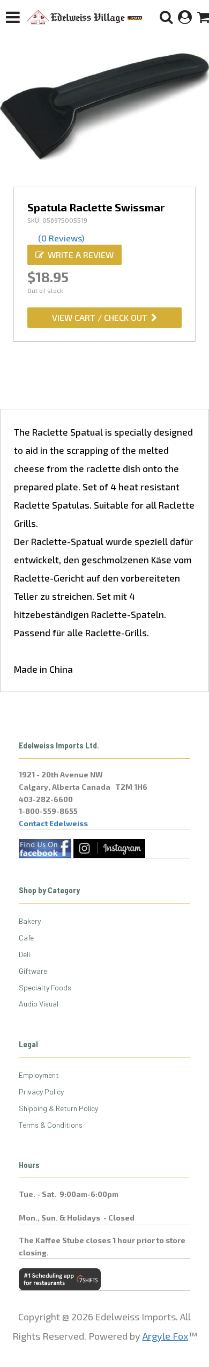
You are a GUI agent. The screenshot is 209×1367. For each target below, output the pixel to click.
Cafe (26, 937)
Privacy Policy (41, 1091)
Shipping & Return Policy (58, 1108)
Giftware (33, 970)
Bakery (30, 920)
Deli (24, 954)
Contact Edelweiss (53, 823)
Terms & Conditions (51, 1124)
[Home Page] (85, 17)
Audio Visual (38, 1003)
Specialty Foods (45, 987)
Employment (39, 1074)
